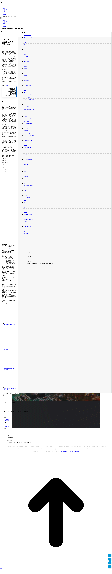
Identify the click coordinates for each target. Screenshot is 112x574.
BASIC (25, 63)
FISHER (25, 90)
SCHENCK (26, 176)
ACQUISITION (26, 42)
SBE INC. (25, 171)
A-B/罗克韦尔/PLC (27, 35)
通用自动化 (26, 233)
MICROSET (26, 130)
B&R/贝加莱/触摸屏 (27, 59)
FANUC (25, 87)
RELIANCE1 (26, 161)
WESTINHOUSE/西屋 (28, 214)
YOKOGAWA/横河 (27, 226)
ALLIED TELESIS (27, 47)
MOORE (25, 137)
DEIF (24, 73)
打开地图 (57, 415)
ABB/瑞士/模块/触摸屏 (28, 37)
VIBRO (25, 202)
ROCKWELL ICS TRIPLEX (29, 169)
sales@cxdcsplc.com (9, 92)
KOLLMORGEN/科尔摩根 (28, 118)
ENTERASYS (26, 82)
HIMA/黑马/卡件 (27, 102)
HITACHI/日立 (26, 106)
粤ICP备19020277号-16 (66, 451)
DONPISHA (26, 75)
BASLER (25, 66)
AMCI (25, 54)
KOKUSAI (25, 116)
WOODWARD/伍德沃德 (28, 219)
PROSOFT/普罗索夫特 (28, 157)
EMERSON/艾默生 (27, 80)
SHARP (25, 183)
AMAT (25, 51)
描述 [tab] (5, 98)
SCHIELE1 (26, 178)
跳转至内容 (2, 1)
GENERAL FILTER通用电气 (29, 99)
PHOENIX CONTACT (28, 149)
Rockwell (25, 166)
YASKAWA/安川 (27, 224)
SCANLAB (26, 173)
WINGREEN (26, 216)
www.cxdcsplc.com (74, 451)
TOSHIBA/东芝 (26, 192)
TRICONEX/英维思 (27, 197)
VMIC (25, 209)
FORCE (25, 92)
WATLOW (25, 212)
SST (24, 188)
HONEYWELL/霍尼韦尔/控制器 (30, 109)
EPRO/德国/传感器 (27, 85)
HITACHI (25, 104)
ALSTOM (25, 49)
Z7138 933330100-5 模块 (9, 368)
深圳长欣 (80, 451)
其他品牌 (7, 85)
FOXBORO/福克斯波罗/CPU (29, 94)
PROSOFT (25, 154)
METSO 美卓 (26, 128)
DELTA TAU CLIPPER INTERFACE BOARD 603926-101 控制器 (10, 347)
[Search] (1, 18)
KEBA (25, 114)
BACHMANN (26, 61)
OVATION (25, 145)
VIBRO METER (26, 204)
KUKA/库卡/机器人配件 (28, 123)
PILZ (24, 152)
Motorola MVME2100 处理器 (10, 388)
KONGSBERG (26, 121)
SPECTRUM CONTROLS (28, 185)
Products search (3, 16)
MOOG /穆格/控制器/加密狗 (29, 135)
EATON (25, 78)
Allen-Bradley (26, 44)
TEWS (25, 190)
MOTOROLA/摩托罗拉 (28, 140)
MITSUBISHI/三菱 (27, 133)
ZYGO (25, 228)
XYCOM (25, 221)
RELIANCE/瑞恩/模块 (28, 159)
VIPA (24, 207)
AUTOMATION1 (27, 56)
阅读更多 (6, 326)
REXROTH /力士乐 (27, 164)
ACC (24, 39)
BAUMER (25, 68)
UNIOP (25, 200)
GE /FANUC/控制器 (27, 97)
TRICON (25, 195)
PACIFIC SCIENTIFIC (28, 147)
